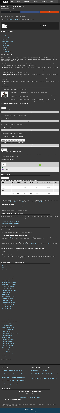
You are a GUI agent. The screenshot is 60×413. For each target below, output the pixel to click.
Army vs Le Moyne (6, 280)
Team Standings (5, 45)
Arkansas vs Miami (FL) (7, 317)
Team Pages (5, 49)
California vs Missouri (7, 315)
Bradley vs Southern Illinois (8, 327)
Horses (36, 1)
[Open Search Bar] (56, 1)
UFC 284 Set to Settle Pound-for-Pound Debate (13, 380)
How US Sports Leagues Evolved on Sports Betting (44, 378)
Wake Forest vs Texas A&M (8, 347)
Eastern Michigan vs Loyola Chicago (10, 333)
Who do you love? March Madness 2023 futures (13, 377)
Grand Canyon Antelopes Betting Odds (10, 223)
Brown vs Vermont (6, 292)
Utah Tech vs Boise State (7, 345)
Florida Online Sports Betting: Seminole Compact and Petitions (44, 374)
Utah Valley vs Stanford (7, 353)
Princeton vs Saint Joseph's (8, 288)
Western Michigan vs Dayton (8, 296)
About (51, 1)
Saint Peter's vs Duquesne (8, 274)
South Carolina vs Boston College (9, 308)
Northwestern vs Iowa (7, 300)
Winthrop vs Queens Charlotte (8, 286)
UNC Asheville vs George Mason (9, 278)
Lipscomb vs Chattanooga (8, 272)
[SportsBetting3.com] (6, 1)
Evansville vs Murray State (8, 329)
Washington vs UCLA (6, 355)
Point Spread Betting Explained (39, 370)
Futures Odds (5, 47)
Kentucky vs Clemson (7, 349)
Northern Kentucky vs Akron (8, 302)
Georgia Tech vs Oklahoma (8, 339)
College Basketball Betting (12, 19)
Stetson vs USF (5, 294)
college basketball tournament (16, 201)
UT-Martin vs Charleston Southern (9, 321)
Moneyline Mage (5, 37)
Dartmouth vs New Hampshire (9, 284)
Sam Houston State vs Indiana (8, 323)
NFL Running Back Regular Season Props (12, 370)
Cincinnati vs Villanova (7, 265)
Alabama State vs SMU (7, 325)
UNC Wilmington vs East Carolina (9, 304)
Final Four (41, 201)
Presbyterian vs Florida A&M (8, 276)
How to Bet (44, 1)
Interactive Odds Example (8, 41)
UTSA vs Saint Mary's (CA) (8, 351)
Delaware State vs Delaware (8, 267)
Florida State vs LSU (6, 337)
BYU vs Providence (6, 331)
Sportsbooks (27, 1)
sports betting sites (14, 237)
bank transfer (47, 243)
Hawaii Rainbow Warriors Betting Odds (10, 221)
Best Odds (4, 39)
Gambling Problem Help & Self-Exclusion (30, 397)
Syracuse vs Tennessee (7, 319)
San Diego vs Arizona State (8, 343)
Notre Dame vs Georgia (7, 298)
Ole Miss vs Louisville (7, 335)
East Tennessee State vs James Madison (11, 312)
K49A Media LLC (31, 409)
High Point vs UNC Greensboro (9, 290)
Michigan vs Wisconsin (7, 341)
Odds (12, 1)
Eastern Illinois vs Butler (7, 269)
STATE (4, 24)
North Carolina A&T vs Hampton (9, 306)
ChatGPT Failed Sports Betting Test (11, 384)
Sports (18, 1)
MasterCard (33, 243)
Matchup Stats (5, 35)
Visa (26, 243)
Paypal (5, 245)
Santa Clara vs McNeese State (9, 282)
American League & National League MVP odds (13, 373)
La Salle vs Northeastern (7, 310)
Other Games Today (6, 51)
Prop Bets (4, 43)
